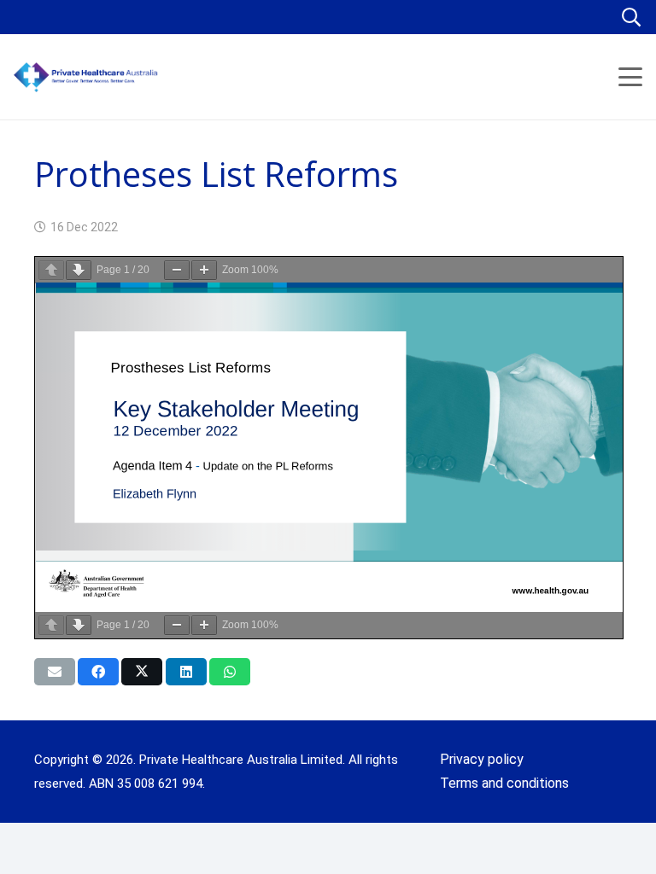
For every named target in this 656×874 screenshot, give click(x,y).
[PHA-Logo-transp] (142, 77)
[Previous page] (51, 270)
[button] (631, 17)
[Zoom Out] (177, 270)
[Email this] (54, 671)
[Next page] (78, 270)
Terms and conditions (504, 783)
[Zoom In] (204, 270)
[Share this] (98, 671)
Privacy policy (482, 759)
